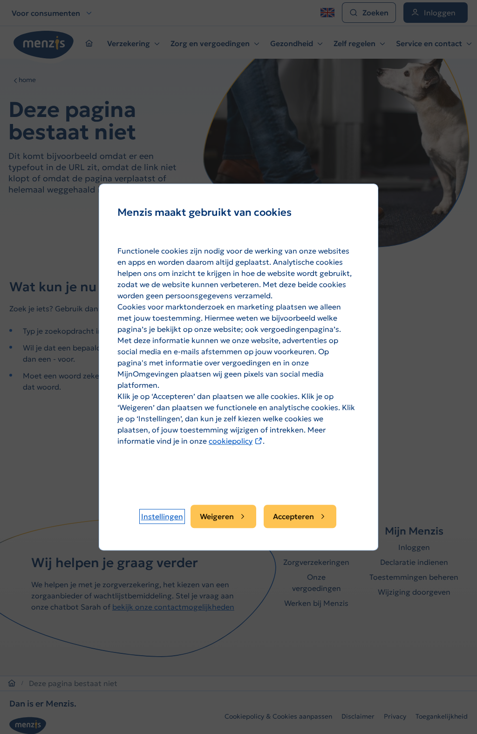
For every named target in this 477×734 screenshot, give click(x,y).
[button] (162, 516)
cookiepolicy (236, 441)
